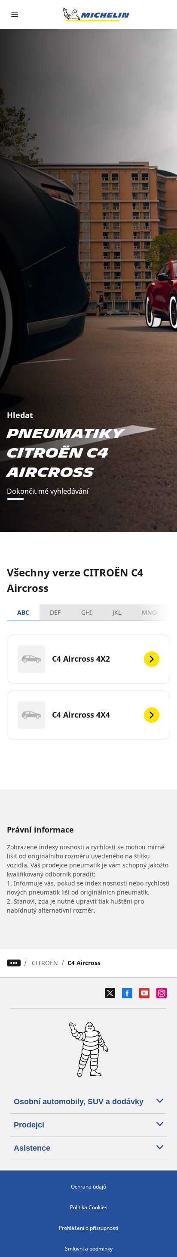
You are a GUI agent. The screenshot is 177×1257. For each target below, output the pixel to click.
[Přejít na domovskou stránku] (96, 14)
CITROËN (45, 963)
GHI (86, 612)
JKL (117, 612)
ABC (23, 612)
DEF (55, 612)
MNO (149, 612)
